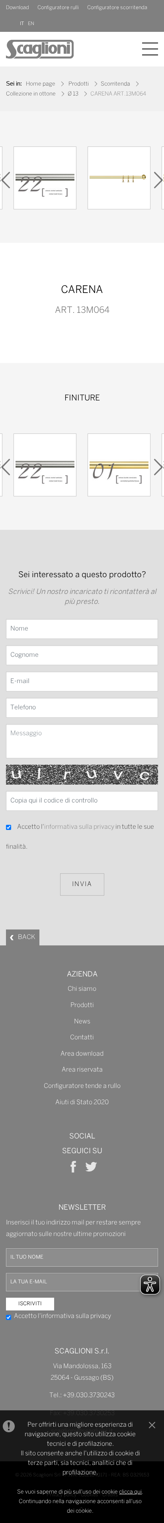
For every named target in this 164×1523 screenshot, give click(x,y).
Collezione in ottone (31, 94)
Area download (82, 1054)
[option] (45, 180)
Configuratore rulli (58, 7)
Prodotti (78, 84)
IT (22, 23)
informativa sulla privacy (79, 827)
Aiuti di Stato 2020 (82, 1102)
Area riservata (82, 1070)
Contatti (82, 1038)
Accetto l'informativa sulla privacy (62, 1316)
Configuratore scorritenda (117, 7)
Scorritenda (115, 84)
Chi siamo (82, 989)
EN (31, 23)
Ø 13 (73, 94)
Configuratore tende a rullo (82, 1086)
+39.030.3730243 (89, 1395)
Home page (40, 84)
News (82, 1022)
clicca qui (130, 1492)
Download (17, 7)
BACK (26, 937)
